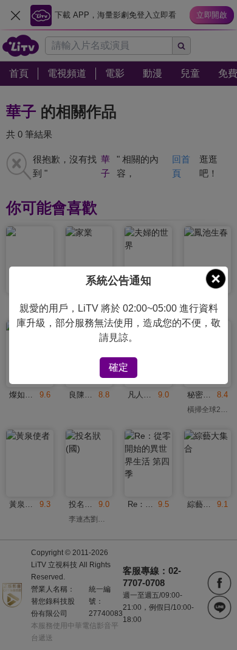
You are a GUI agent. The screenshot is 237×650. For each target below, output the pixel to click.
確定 (118, 367)
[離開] (216, 279)
